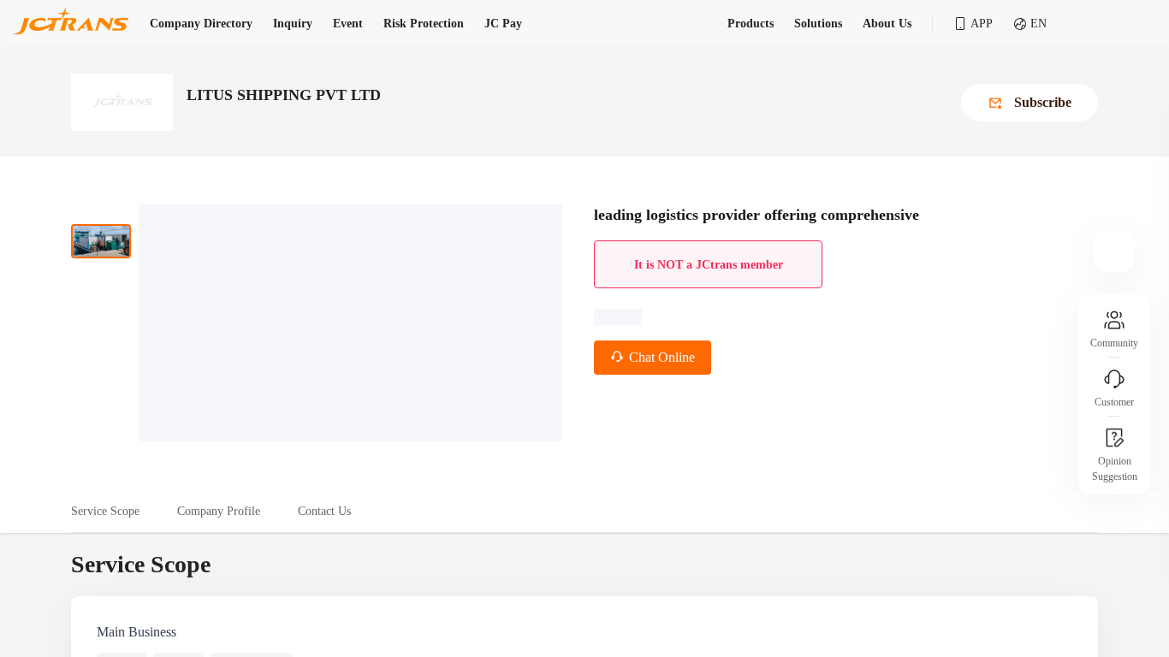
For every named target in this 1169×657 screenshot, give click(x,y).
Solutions (818, 23)
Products (750, 23)
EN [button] (1038, 23)
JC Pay (503, 23)
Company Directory (201, 23)
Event (348, 23)
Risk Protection (423, 23)
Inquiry (292, 23)
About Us (887, 23)
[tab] (114, 511)
